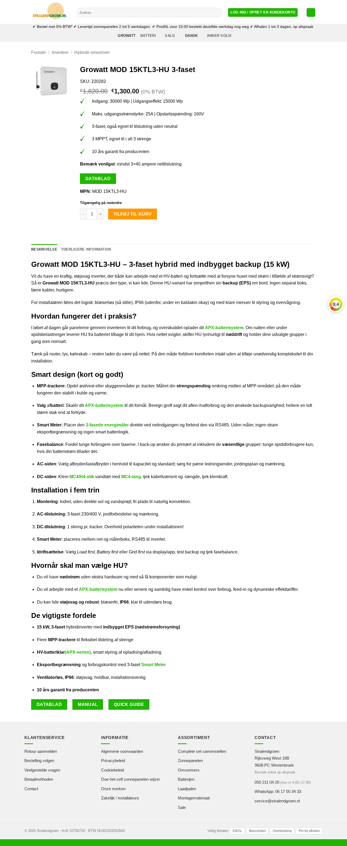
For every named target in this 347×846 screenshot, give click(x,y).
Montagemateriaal (194, 798)
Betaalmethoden (38, 779)
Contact (31, 788)
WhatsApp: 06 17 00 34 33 (278, 791)
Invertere (60, 52)
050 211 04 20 (267, 782)
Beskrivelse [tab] (44, 249)
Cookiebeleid (112, 770)
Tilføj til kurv (133, 214)
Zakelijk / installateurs (120, 798)
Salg (170, 36)
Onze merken (113, 788)
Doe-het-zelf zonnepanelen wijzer (130, 779)
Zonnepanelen (190, 760)
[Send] (217, 12)
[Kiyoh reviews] (335, 304)
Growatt (127, 36)
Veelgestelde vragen (42, 770)
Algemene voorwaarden (122, 751)
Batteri (148, 36)
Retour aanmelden (40, 751)
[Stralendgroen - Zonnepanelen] (49, 12)
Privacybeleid (113, 760)
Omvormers (189, 770)
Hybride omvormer (92, 52)
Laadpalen (187, 788)
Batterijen (186, 779)
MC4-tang (131, 476)
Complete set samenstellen (202, 751)
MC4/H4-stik (81, 476)
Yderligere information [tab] (86, 249)
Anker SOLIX (219, 36)
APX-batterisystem (224, 327)
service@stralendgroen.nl (277, 801)
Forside (38, 52)
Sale (182, 807)
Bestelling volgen (39, 760)
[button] (263, 12)
